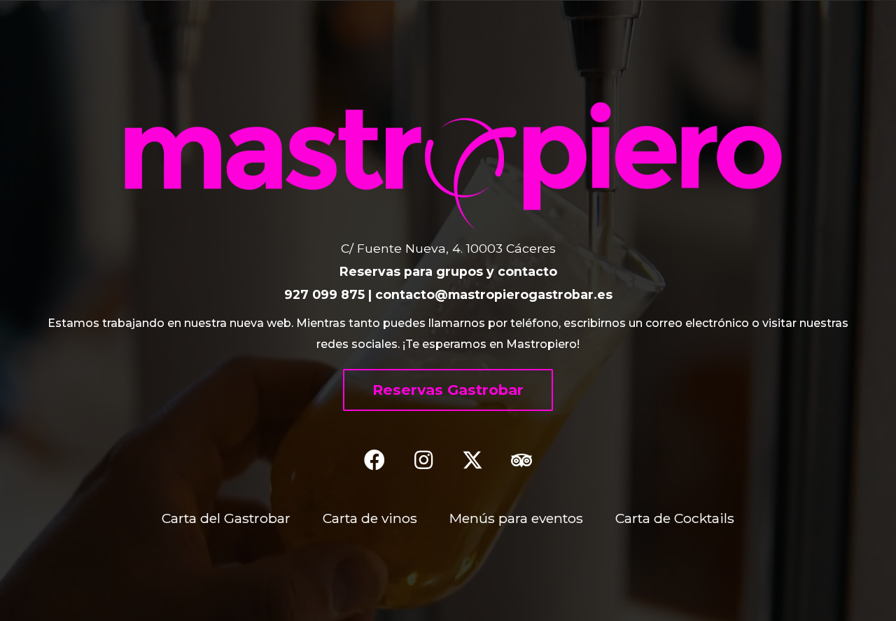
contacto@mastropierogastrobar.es (493, 294)
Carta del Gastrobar (226, 518)
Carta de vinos (370, 518)
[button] (448, 390)
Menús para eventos (516, 518)
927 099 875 (324, 294)
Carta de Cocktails (674, 518)
